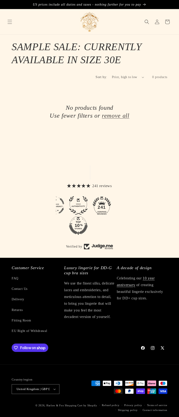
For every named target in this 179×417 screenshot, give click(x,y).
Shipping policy (128, 410)
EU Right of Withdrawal (29, 331)
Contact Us (20, 289)
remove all (115, 115)
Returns (17, 310)
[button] (10, 22)
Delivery (18, 299)
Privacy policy (133, 405)
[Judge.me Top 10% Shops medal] (78, 225)
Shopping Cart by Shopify (81, 405)
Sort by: (101, 77)
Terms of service (157, 405)
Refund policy (110, 405)
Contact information (155, 410)
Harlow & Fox (55, 405)
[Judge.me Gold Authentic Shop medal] (78, 205)
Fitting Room (21, 320)
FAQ (15, 278)
